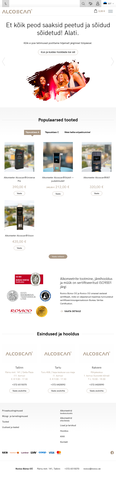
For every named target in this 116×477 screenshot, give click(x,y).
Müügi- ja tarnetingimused (15, 416)
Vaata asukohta (19, 391)
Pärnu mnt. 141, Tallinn (48, 469)
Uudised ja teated (10, 427)
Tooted (5, 421)
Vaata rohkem (58, 256)
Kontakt (64, 442)
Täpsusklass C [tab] (52, 132)
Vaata (19, 193)
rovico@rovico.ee (92, 469)
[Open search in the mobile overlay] (83, 3)
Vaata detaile (72, 311)
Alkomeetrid (66, 411)
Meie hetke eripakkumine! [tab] (78, 132)
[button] (108, 3)
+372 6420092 (58, 384)
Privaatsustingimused (12, 410)
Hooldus (64, 431)
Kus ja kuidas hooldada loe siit (58, 52)
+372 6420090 (96, 384)
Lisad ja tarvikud (68, 425)
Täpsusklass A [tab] (32, 132)
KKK (62, 436)
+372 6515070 (19, 384)
